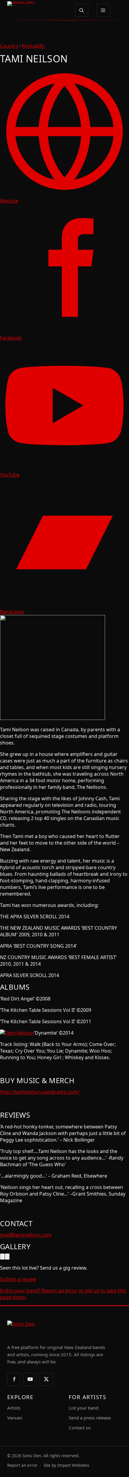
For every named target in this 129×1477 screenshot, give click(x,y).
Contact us (80, 1428)
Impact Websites (73, 1465)
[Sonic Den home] (37, 10)
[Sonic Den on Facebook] (13, 1379)
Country (9, 46)
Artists (13, 1408)
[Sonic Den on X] (46, 1379)
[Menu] (103, 10)
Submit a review (18, 1279)
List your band (83, 1408)
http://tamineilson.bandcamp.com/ (40, 1092)
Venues (14, 1418)
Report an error (22, 1465)
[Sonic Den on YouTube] (30, 1379)
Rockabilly (33, 46)
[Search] (81, 10)
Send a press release (90, 1418)
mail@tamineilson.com (26, 1235)
